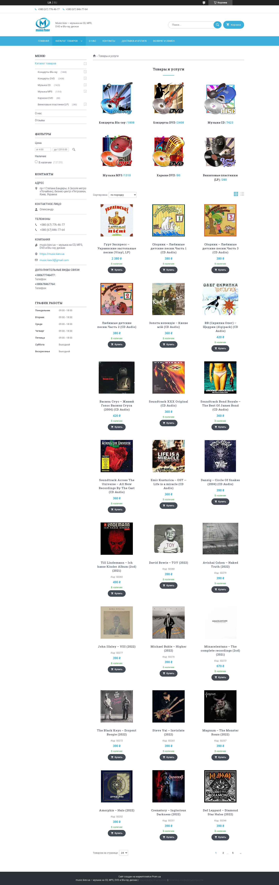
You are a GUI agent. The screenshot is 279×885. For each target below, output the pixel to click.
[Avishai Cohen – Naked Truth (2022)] (220, 538)
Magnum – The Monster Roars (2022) (220, 732)
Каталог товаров (67, 40)
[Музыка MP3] (116, 151)
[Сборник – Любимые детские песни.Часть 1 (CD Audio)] (168, 220)
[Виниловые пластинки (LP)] (220, 151)
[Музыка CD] (220, 98)
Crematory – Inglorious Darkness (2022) (168, 812)
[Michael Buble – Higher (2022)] (168, 622)
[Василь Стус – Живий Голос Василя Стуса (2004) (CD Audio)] (116, 377)
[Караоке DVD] (168, 151)
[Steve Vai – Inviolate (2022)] (168, 706)
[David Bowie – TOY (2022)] (168, 538)
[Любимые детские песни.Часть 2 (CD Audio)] (116, 299)
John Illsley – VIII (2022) (117, 646)
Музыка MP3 (112, 175)
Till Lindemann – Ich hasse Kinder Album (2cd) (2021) (116, 566)
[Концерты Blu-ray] (116, 98)
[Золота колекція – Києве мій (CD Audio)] (168, 299)
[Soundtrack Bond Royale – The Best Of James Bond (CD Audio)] (220, 377)
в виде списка (242, 195)
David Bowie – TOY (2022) (168, 562)
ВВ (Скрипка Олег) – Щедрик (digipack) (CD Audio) (220, 327)
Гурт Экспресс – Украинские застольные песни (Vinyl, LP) (116, 248)
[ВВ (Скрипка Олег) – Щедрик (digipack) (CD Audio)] (220, 299)
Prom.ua (156, 876)
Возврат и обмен (164, 40)
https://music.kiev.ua (52, 253)
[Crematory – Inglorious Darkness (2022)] (168, 786)
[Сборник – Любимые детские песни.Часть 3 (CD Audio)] (220, 220)
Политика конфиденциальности (186, 880)
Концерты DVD (164, 122)
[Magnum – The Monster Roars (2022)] (220, 706)
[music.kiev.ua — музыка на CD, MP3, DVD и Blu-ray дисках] (43, 31)
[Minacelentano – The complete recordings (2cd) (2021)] (220, 622)
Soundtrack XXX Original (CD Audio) (168, 403)
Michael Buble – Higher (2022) (168, 648)
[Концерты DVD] (168, 98)
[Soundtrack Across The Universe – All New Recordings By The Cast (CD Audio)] (116, 456)
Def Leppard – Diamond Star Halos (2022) (220, 812)
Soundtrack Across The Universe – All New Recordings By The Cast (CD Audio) (117, 486)
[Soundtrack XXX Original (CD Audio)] (168, 377)
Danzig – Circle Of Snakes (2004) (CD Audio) (220, 482)
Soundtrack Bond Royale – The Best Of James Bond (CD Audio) (220, 405)
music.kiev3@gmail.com (54, 260)
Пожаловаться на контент (153, 880)
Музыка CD (216, 122)
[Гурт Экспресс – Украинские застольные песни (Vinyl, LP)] (116, 220)
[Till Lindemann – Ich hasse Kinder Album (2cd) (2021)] (116, 538)
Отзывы (40, 120)
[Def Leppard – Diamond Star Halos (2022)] (220, 786)
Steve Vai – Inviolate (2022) (168, 732)
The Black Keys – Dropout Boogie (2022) (116, 732)
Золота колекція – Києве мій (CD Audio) (168, 325)
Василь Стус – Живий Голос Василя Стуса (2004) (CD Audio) (116, 405)
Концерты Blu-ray (112, 122)
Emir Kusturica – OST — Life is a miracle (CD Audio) (168, 484)
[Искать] (217, 24)
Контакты (108, 40)
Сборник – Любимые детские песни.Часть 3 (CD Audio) (220, 248)
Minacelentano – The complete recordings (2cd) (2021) (220, 650)
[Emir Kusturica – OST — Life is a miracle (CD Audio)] (168, 456)
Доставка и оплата (134, 40)
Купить (118, 270)
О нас (92, 40)
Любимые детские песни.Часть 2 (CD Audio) (116, 325)
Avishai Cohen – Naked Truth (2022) (220, 564)
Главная (43, 40)
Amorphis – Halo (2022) (116, 810)
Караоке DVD (166, 175)
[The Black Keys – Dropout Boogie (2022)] (116, 706)
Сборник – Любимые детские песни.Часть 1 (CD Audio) (169, 248)
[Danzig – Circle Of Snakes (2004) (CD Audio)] (220, 456)
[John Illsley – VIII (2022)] (116, 622)
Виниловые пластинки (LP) (53, 104)
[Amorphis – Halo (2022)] (116, 786)
